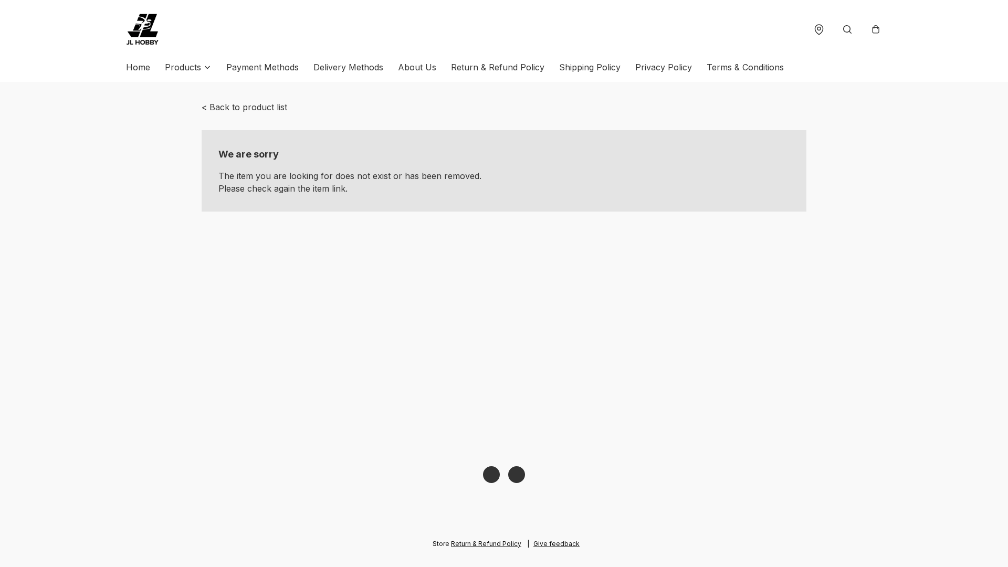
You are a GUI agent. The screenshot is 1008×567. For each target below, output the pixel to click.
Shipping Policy (590, 67)
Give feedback (556, 544)
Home (138, 67)
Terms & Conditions (745, 67)
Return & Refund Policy (497, 67)
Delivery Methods (348, 67)
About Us (417, 67)
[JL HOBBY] (143, 29)
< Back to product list (244, 107)
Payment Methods (262, 67)
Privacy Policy (663, 67)
